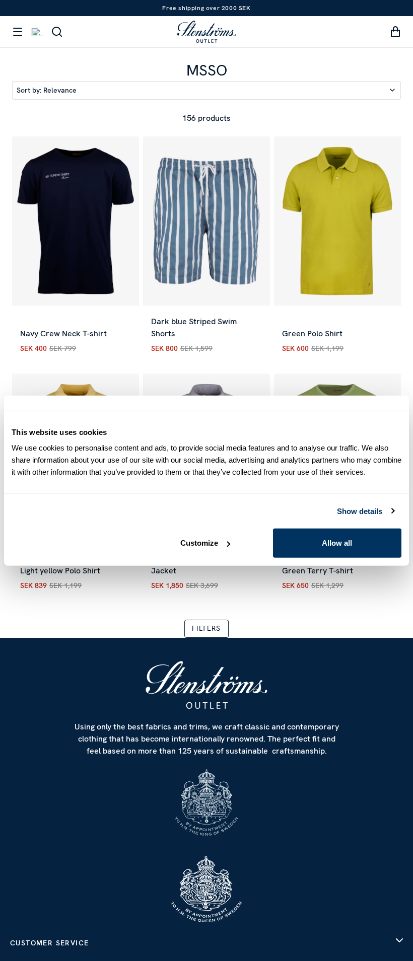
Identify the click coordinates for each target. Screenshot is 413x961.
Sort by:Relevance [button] (47, 90)
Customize (199, 543)
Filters (206, 628)
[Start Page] (206, 31)
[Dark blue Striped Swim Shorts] (206, 221)
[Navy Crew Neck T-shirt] (75, 221)
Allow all (337, 543)
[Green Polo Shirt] (337, 221)
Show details (359, 510)
